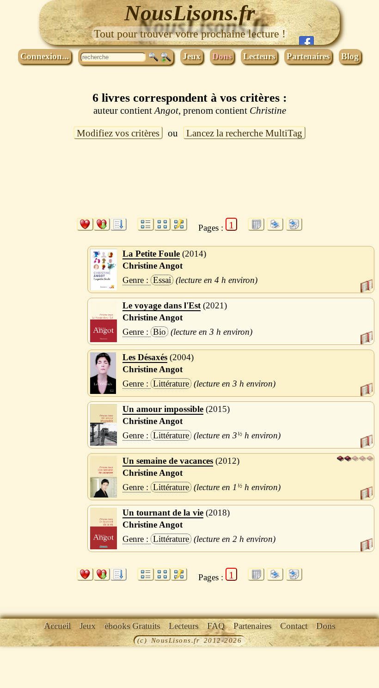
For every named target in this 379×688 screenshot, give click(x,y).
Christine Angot (152, 265)
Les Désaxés (144, 357)
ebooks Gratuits (132, 626)
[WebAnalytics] (20, 641)
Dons (222, 56)
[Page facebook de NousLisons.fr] (306, 40)
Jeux (192, 56)
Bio (159, 332)
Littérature (171, 383)
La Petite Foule (151, 253)
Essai (162, 280)
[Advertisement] (189, 184)
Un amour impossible (162, 409)
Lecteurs (259, 56)
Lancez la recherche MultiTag (244, 133)
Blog (350, 56)
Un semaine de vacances (167, 461)
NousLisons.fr (189, 12)
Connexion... (44, 56)
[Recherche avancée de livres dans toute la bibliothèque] (166, 57)
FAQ (216, 626)
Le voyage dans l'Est (161, 305)
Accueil (57, 626)
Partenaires (308, 56)
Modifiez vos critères (118, 133)
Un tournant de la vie (162, 512)
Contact (293, 626)
